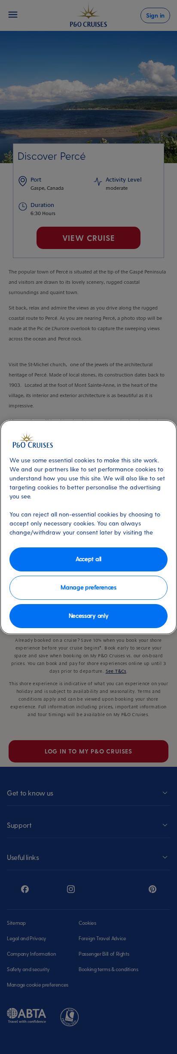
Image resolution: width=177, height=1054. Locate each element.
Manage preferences (88, 587)
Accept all (88, 558)
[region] (88, 527)
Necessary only (89, 615)
